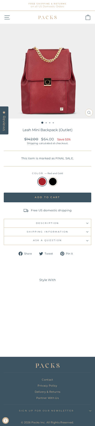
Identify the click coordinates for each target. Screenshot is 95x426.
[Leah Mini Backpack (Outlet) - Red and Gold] (17, 341)
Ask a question (47, 240)
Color (47, 173)
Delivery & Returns (48, 391)
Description (47, 223)
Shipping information (47, 231)
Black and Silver (52, 181)
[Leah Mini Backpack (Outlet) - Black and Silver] (23, 341)
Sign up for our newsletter (46, 410)
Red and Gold (42, 181)
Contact (47, 379)
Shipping (32, 143)
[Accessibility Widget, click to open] (5, 420)
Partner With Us (47, 398)
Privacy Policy (47, 385)
